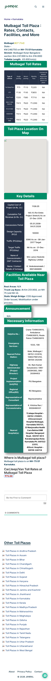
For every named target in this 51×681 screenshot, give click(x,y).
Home (7, 19)
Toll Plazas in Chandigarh (18, 564)
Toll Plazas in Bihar (15, 559)
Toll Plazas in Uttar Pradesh (19, 641)
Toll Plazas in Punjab (16, 624)
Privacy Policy (24, 671)
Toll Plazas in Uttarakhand (19, 646)
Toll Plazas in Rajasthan (17, 628)
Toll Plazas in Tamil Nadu (18, 633)
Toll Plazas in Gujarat (16, 577)
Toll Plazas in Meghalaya (18, 615)
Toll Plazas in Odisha (16, 620)
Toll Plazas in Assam (16, 555)
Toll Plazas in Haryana (16, 581)
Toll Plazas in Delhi (15, 572)
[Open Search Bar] (35, 7)
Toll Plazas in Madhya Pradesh (21, 607)
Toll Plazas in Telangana (17, 637)
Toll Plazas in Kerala (15, 602)
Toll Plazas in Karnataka (17, 598)
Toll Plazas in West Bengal (18, 650)
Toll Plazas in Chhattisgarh (19, 568)
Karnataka (18, 19)
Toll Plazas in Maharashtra (19, 611)
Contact (38, 671)
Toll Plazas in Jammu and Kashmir (23, 590)
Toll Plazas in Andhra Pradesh (20, 551)
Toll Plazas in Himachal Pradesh (21, 585)
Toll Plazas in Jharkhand (18, 594)
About (12, 671)
